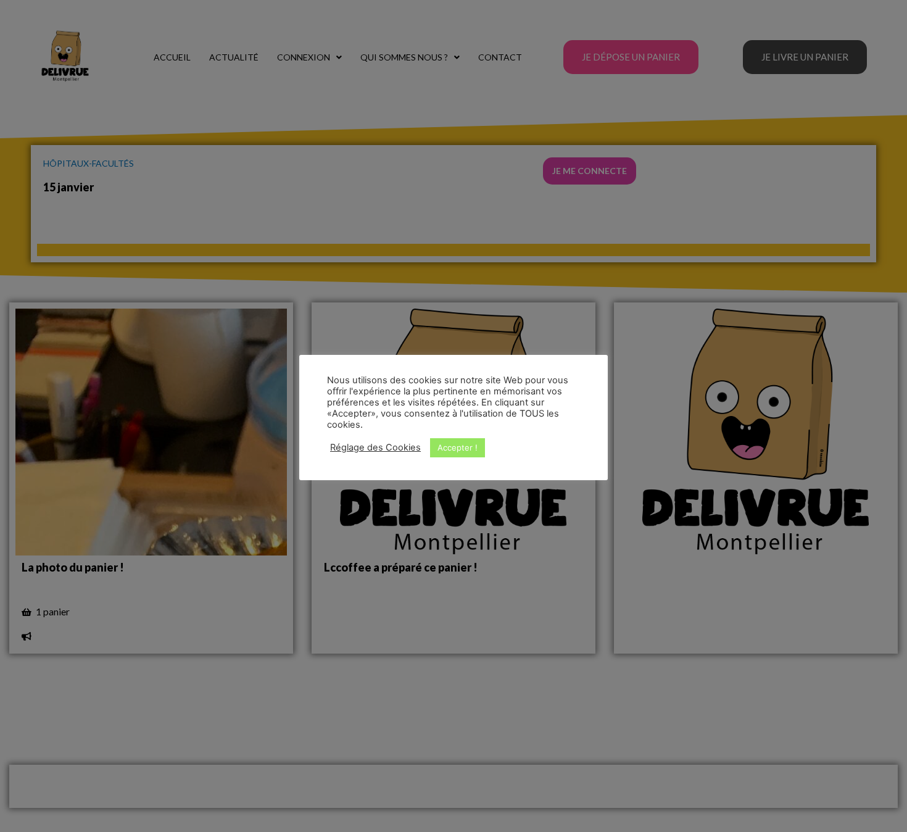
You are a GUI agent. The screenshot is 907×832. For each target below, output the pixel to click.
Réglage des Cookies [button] (375, 447)
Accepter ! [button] (457, 447)
